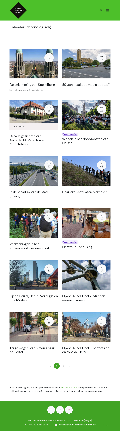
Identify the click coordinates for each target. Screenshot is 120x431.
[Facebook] (51, 410)
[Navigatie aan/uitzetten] (107, 10)
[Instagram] (69, 410)
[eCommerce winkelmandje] (101, 10)
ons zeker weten (69, 387)
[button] (106, 425)
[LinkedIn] (60, 410)
